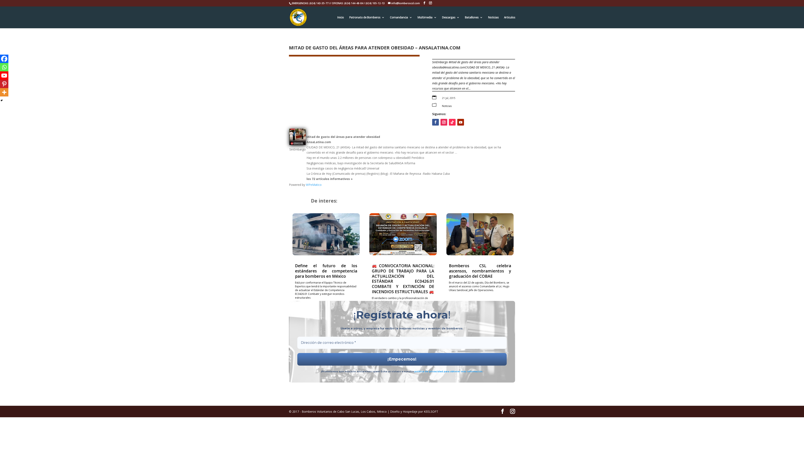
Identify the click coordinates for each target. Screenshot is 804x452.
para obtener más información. (463, 371)
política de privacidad (429, 371)
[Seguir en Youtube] (460, 122)
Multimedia (424, 17)
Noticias (493, 17)
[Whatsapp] (4, 67)
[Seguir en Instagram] (444, 122)
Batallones (471, 17)
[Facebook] (4, 59)
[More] (4, 92)
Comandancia (399, 17)
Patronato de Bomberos (364, 17)
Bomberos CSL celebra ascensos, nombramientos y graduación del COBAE (480, 271)
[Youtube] (4, 75)
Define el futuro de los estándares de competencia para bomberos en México (326, 271)
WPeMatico (314, 185)
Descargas (448, 17)
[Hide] (1, 100)
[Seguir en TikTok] (452, 122)
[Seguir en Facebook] (435, 122)
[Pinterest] (4, 84)
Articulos (509, 17)
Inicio (340, 17)
